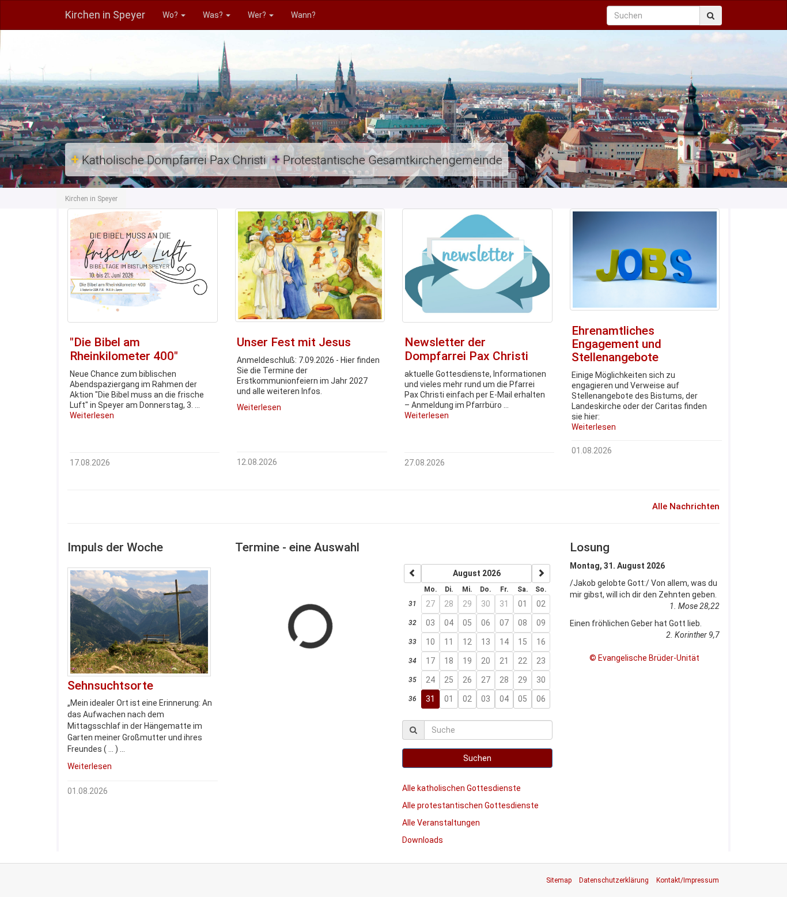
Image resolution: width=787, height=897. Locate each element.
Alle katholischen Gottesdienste (461, 788)
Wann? (303, 15)
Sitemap (559, 880)
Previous (50, 318)
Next (235, 318)
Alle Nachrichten (686, 506)
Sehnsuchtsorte (110, 685)
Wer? (258, 15)
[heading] (476, 573)
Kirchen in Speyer (105, 15)
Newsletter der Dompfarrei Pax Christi (466, 348)
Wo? (171, 15)
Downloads (422, 840)
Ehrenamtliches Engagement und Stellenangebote (616, 344)
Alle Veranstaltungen (441, 822)
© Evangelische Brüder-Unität (644, 658)
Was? (214, 15)
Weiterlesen (92, 415)
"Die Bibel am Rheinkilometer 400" (124, 348)
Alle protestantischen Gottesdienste (470, 805)
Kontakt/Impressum (687, 880)
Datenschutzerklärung (614, 880)
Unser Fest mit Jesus (294, 342)
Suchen (477, 758)
